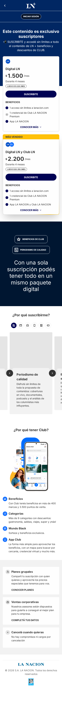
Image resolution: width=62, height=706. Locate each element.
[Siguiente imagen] (52, 373)
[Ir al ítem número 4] (34, 325)
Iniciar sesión (31, 16)
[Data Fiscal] (30, 681)
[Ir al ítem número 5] (41, 325)
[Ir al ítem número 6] (48, 325)
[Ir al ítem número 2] (20, 325)
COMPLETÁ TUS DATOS (25, 620)
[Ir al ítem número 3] (27, 325)
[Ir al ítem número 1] (14, 325)
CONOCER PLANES (22, 589)
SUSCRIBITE (31, 94)
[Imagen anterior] (9, 373)
